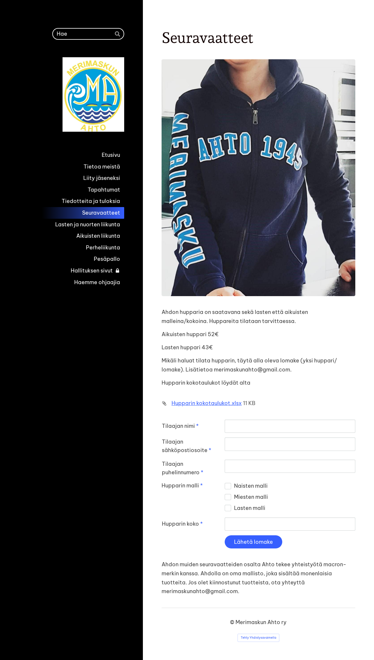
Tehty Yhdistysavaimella (258, 638)
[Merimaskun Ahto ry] (72, 94)
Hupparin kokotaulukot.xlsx (207, 403)
